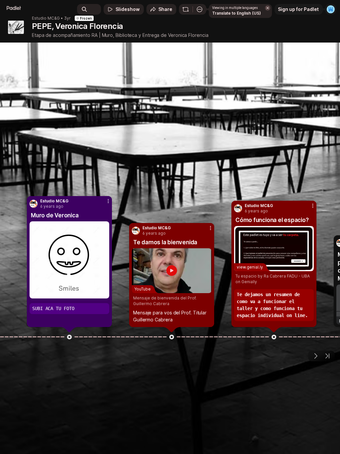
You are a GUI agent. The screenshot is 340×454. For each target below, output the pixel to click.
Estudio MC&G (46, 18)
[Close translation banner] (267, 8)
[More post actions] (104, 204)
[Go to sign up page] (330, 9)
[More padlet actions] (199, 9)
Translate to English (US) (236, 13)
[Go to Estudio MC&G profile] (34, 204)
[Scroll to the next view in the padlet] (315, 356)
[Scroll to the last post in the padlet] (327, 356)
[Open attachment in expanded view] (69, 259)
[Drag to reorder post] (69, 337)
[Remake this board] (185, 9)
